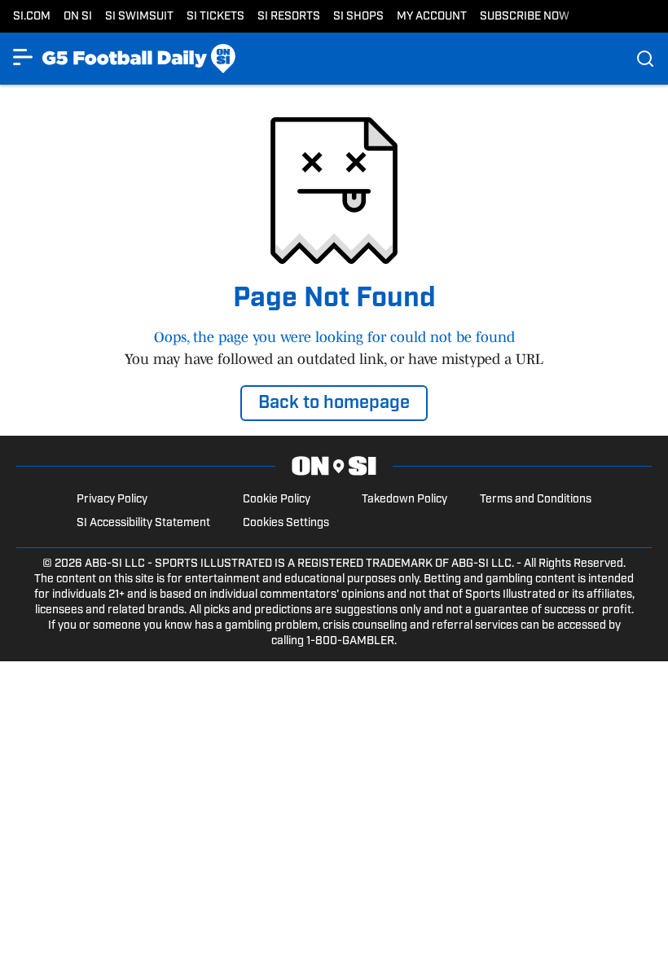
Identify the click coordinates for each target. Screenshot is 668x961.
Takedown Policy (404, 500)
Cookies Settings (286, 523)
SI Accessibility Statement (143, 523)
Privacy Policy (112, 500)
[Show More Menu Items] (23, 57)
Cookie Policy (276, 500)
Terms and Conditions (535, 500)
